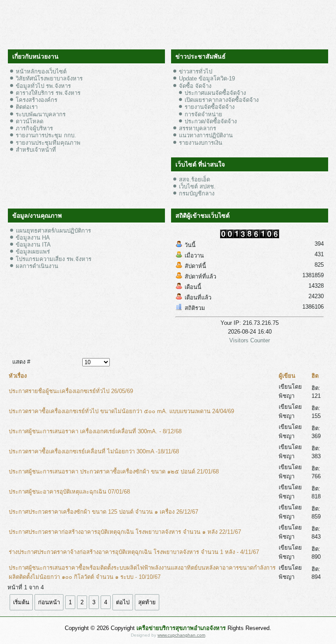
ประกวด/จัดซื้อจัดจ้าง (211, 121)
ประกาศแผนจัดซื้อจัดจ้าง (215, 93)
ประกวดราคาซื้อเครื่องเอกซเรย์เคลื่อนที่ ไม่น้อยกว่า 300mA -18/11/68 (94, 451)
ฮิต (315, 375)
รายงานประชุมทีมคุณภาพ (48, 142)
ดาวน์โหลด (29, 121)
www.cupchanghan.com (181, 635)
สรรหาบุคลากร (197, 128)
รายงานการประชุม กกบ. (46, 135)
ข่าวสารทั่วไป (195, 71)
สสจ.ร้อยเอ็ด (194, 179)
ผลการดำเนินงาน (37, 266)
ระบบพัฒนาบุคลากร (41, 114)
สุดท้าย (147, 602)
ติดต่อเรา (27, 107)
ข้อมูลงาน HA (33, 237)
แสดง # (21, 362)
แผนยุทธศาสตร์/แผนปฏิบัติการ (53, 230)
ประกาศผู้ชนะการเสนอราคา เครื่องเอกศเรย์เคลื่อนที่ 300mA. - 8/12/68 (95, 431)
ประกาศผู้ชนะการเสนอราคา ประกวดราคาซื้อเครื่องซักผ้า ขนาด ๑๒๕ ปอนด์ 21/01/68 (114, 471)
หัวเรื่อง (18, 375)
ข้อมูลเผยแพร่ (33, 251)
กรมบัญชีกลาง (196, 193)
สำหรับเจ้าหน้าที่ (36, 149)
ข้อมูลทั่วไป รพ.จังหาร (43, 86)
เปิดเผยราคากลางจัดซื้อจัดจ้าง (222, 100)
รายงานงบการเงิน (200, 142)
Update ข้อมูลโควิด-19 (207, 78)
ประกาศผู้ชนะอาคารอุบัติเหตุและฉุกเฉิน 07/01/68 (69, 491)
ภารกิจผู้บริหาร (34, 128)
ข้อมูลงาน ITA (33, 244)
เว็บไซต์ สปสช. (197, 186)
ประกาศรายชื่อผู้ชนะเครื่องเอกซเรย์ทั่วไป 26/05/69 (71, 391)
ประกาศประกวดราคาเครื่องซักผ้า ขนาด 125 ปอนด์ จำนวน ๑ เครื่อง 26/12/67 (103, 511)
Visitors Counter (249, 340)
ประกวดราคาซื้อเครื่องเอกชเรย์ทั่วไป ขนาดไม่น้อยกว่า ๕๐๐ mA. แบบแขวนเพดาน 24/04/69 (121, 411)
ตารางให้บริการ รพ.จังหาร (48, 93)
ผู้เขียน (287, 375)
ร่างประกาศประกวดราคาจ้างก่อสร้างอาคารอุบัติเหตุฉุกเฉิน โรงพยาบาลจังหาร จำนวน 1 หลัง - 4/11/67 (134, 552)
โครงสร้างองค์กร (36, 100)
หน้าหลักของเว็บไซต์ (41, 71)
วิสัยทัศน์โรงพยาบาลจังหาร (49, 78)
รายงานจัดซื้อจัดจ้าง (209, 107)
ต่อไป (123, 602)
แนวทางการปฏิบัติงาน (206, 135)
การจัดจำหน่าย (203, 114)
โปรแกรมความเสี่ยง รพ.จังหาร (53, 259)
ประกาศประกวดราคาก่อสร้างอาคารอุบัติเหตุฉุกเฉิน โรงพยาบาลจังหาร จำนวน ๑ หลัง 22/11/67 (125, 532)
